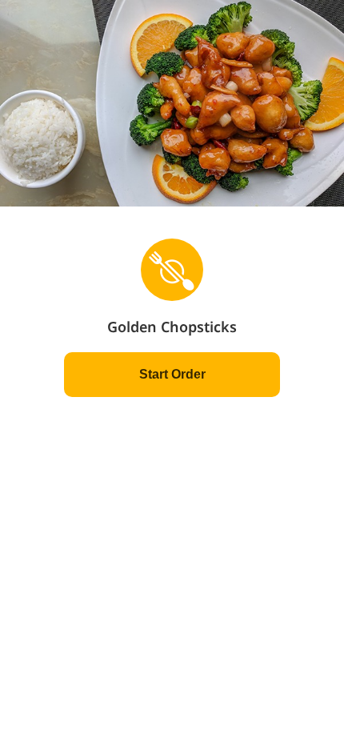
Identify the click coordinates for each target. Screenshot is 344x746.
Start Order (172, 374)
